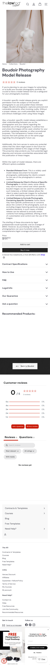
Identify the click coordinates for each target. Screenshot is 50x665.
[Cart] (40, 4)
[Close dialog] (48, 630)
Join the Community (10, 609)
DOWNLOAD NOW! (37, 647)
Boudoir (23, 64)
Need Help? (6, 565)
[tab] (26, 437)
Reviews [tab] (11, 437)
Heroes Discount (8, 574)
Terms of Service (8, 584)
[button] (25, 402)
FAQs (4, 603)
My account (6, 590)
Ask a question (17, 426)
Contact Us (6, 600)
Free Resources (8, 606)
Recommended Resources (12, 612)
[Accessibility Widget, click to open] (4, 661)
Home (4, 64)
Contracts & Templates (11, 552)
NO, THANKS (37, 652)
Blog (4, 558)
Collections (13, 64)
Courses (5, 555)
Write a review (32, 426)
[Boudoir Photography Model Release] (19, 335)
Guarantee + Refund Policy (12, 581)
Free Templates (8, 561)
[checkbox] (10, 457)
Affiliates (5, 577)
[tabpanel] (25, 468)
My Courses (7, 587)
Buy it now (25, 250)
